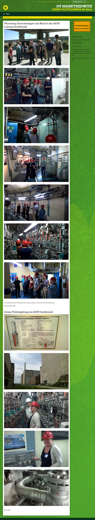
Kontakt (44, 1)
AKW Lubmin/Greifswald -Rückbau (20, 17)
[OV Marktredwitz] (5, 7)
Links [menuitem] (89, 1)
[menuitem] (39, 2)
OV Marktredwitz (74, 6)
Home (39, 1)
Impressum (59, 1)
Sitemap (49, 1)
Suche (54, 1)
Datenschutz (66, 1)
